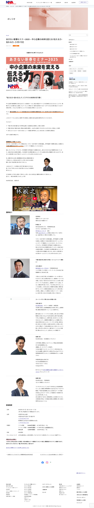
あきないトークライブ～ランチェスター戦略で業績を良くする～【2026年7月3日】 (78, 92)
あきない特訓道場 (27, 491)
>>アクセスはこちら (23, 418)
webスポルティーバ (43, 233)
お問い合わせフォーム (80, 473)
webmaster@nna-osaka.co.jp (55, 476)
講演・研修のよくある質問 (82, 492)
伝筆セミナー (26, 498)
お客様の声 (58, 2)
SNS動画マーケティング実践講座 (30, 494)
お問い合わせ (83, 2)
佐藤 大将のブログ (73, 49)
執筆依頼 (8, 494)
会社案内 (73, 2)
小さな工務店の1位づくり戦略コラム (77, 51)
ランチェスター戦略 (73, 70)
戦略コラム (61, 491)
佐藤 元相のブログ (73, 44)
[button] (35, 448)
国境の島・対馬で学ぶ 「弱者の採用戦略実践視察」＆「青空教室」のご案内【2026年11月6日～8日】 (78, 96)
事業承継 (79, 70)
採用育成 (71, 73)
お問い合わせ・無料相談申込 (82, 494)
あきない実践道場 (27, 486)
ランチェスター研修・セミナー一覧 (44, 2)
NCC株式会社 (39, 305)
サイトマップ (79, 502)
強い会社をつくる (62, 494)
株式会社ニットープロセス (42, 268)
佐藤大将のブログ (62, 489)
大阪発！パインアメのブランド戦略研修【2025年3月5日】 (20, 454)
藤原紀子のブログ (62, 487)
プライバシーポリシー (81, 497)
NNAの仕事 (29, 2)
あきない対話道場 (27, 489)
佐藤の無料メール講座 (10, 496)
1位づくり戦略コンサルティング (12, 491)
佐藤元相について (80, 486)
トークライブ (26, 501)
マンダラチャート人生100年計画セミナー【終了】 (51, 454)
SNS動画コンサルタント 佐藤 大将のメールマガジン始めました (78, 82)
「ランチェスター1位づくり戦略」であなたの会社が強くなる (78, 56)
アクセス (78, 489)
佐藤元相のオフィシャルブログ (65, 486)
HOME (7, 6)
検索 (87, 35)
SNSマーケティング (73, 68)
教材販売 (8, 492)
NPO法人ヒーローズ (41, 231)
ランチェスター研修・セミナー (12, 487)
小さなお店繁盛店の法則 (75, 53)
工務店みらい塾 (27, 499)
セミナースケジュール (46, 484)
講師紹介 (78, 487)
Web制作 (8, 489)
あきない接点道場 (27, 487)
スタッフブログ (80, 68)
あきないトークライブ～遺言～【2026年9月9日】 (78, 89)
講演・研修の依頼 (9, 486)
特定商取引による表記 (81, 500)
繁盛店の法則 (62, 492)
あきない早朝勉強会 (28, 492)
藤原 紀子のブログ (73, 46)
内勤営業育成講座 (27, 496)
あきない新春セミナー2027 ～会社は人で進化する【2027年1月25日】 (78, 86)
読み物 (66, 2)
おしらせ (12, 6)
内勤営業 (84, 70)
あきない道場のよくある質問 (48, 487)
